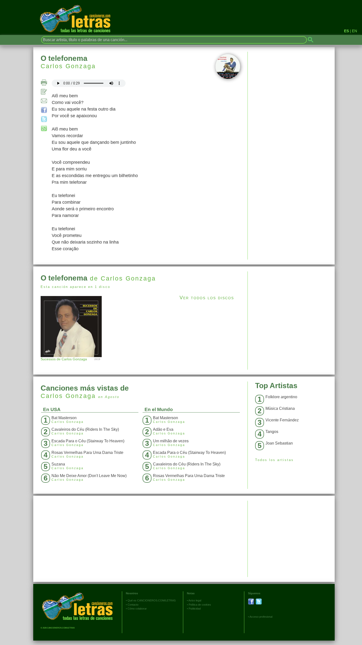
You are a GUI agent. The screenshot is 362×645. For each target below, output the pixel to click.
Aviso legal (194, 600)
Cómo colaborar (137, 608)
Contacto (133, 604)
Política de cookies (200, 604)
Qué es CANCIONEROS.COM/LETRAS (152, 600)
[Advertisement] (291, 305)
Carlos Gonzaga (68, 66)
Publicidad (195, 608)
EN (354, 31)
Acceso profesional (260, 616)
